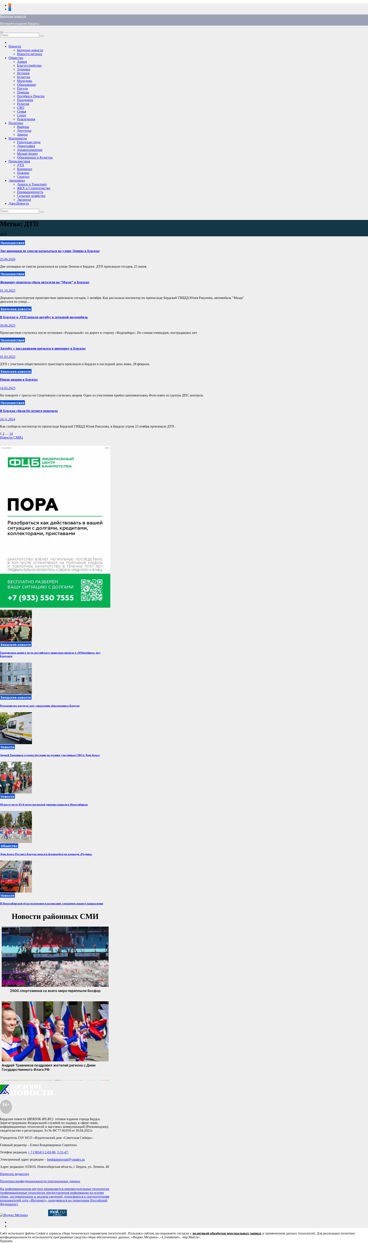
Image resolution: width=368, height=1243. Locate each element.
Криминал (24, 169)
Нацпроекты (18, 138)
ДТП (20, 165)
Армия (22, 61)
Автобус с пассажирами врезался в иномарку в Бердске (43, 348)
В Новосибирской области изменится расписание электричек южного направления (51, 903)
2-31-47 (62, 1152)
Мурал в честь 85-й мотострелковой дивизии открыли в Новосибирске (44, 804)
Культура (23, 77)
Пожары (23, 173)
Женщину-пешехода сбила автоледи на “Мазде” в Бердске (44, 282)
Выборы (23, 127)
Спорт (21, 115)
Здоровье (23, 69)
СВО (20, 107)
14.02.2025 (7, 388)
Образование (26, 84)
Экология (24, 199)
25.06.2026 (7, 259)
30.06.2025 (7, 325)
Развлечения (26, 119)
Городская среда (28, 142)
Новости (15, 46)
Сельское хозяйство (31, 196)
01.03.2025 (7, 357)
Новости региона (29, 54)
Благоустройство (29, 65)
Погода (22, 88)
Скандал (23, 176)
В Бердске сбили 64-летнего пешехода (29, 411)
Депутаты (24, 130)
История (23, 73)
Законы (22, 134)
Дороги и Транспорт (32, 184)
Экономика (17, 180)
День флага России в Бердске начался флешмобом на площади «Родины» (46, 854)
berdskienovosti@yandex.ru (66, 1159)
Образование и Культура (35, 157)
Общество (16, 58)
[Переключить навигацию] (1, 32)
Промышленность (30, 192)
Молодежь (24, 81)
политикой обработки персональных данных (227, 1233)
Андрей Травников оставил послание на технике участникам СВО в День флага (50, 755)
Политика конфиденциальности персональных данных (40, 1181)
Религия (23, 104)
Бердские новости (13, 16)
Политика (16, 123)
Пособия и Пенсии (31, 96)
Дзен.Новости (19, 203)
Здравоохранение (29, 150)
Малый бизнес (27, 153)
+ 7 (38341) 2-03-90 (41, 1152)
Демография (26, 146)
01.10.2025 (7, 290)
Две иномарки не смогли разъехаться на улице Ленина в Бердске (50, 251)
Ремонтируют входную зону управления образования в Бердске (40, 705)
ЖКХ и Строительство (33, 188)
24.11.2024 (7, 419)
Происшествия (19, 161)
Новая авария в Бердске (19, 379)
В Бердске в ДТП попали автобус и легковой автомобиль (44, 317)
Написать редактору (14, 1174)
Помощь (23, 92)
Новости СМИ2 (11, 437)
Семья (21, 111)
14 (11, 433)
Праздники (25, 100)
